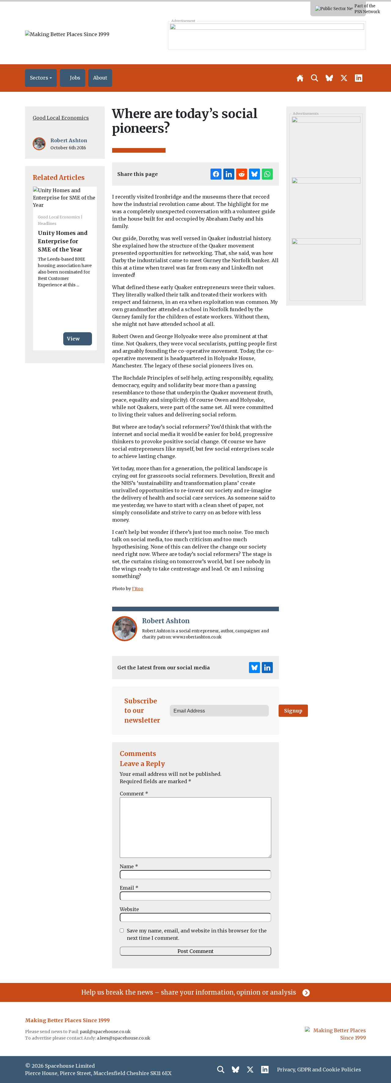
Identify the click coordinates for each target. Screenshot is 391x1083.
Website (129, 909)
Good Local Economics (61, 118)
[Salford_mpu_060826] (326, 266)
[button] (41, 78)
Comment (134, 794)
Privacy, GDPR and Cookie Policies (319, 1069)
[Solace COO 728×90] (267, 35)
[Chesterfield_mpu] (326, 206)
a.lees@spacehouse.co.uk (124, 1038)
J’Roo (137, 588)
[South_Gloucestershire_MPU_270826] (326, 145)
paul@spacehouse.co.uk (106, 1031)
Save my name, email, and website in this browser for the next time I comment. (197, 934)
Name (129, 866)
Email (129, 888)
